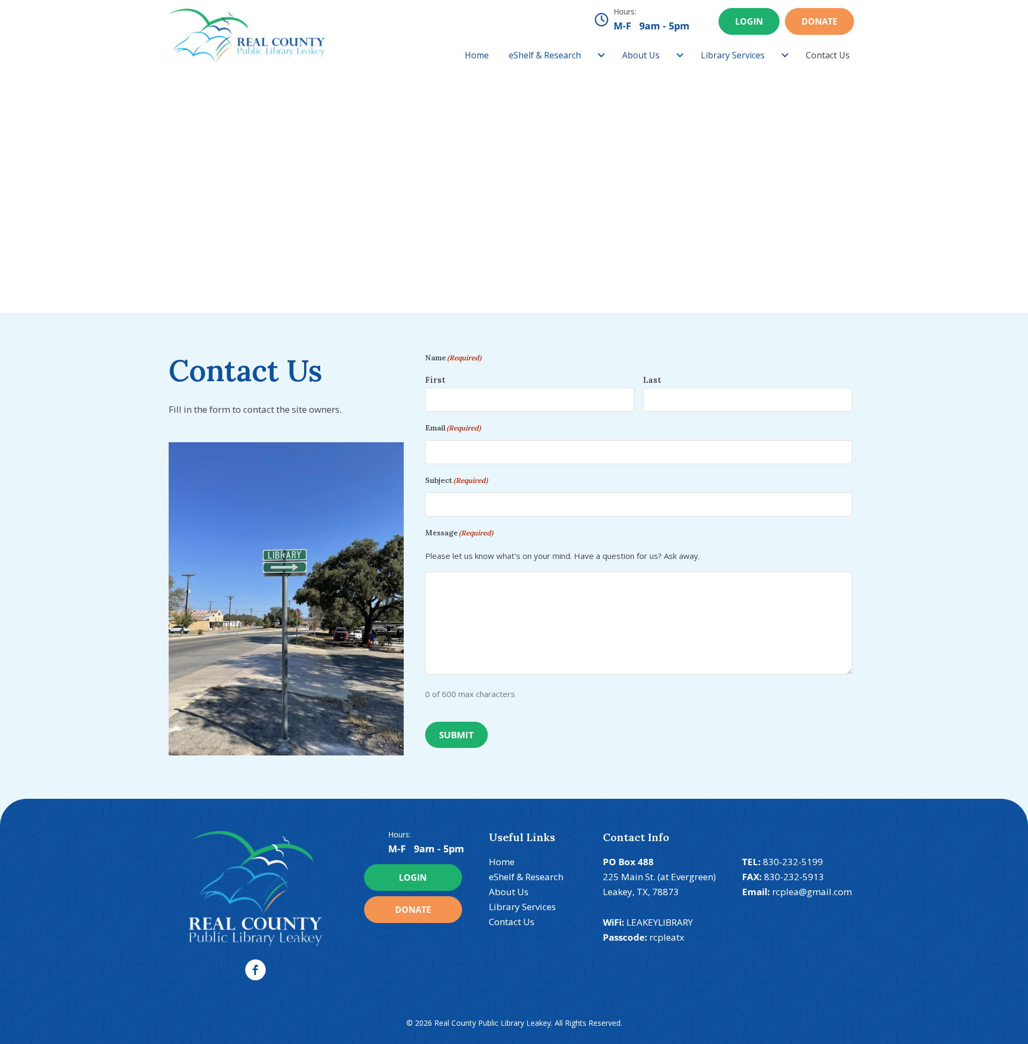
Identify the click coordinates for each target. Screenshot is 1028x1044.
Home (477, 55)
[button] (255, 970)
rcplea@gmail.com (812, 892)
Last (652, 380)
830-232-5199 (793, 862)
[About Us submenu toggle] (680, 55)
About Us (641, 55)
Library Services (733, 55)
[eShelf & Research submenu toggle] (601, 55)
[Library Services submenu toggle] (785, 55)
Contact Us (828, 55)
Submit (456, 735)
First (435, 380)
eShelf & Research (545, 55)
